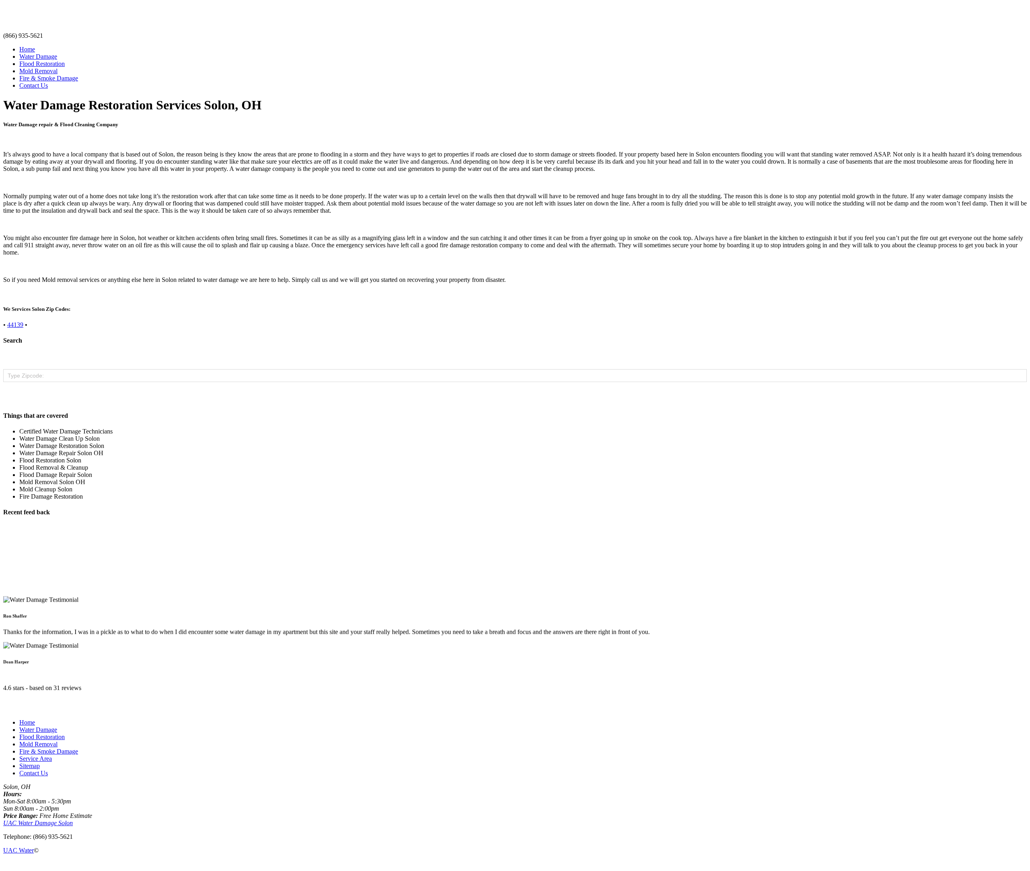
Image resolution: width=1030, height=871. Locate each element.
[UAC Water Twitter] (18, 864)
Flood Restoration (42, 63)
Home (27, 49)
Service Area (35, 758)
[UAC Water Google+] (25, 864)
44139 (15, 324)
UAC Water (18, 850)
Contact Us (33, 85)
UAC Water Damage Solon (38, 823)
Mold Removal (38, 71)
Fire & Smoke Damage (48, 78)
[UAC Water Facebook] (5, 864)
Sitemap (29, 765)
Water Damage (38, 56)
